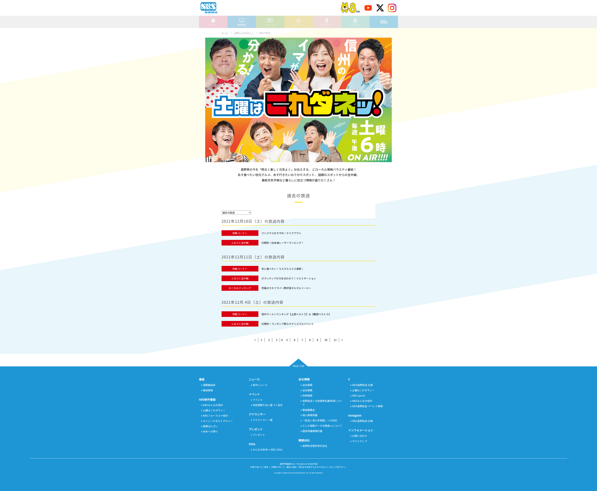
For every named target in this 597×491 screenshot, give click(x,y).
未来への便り (210, 431)
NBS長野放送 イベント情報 (367, 406)
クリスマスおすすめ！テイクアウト (281, 233)
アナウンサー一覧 (263, 420)
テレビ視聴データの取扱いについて (322, 426)
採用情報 (307, 395)
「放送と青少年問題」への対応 (319, 420)
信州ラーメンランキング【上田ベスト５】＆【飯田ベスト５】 (296, 314)
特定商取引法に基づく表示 (267, 405)
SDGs (384, 22)
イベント (298, 24)
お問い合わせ (359, 436)
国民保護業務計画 (312, 431)
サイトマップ (359, 441)
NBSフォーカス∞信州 (215, 415)
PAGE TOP (298, 366)
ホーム (213, 24)
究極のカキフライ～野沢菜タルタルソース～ (286, 288)
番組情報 (241, 24)
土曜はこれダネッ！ (243, 32)
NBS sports (358, 395)
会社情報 (307, 385)
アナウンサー (326, 24)
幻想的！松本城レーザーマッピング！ (282, 243)
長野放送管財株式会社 (314, 446)
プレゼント (355, 24)
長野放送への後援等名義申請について (322, 402)
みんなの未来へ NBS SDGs (267, 449)
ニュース (270, 24)
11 (335, 340)
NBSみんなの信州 (213, 405)
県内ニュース (260, 385)
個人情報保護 (309, 415)
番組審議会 (308, 410)
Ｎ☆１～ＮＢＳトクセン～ (218, 421)
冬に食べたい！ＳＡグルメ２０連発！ (282, 269)
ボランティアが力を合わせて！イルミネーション (288, 278)
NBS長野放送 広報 (362, 385)
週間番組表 (209, 385)
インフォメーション (360, 430)
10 (325, 340)
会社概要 (307, 390)
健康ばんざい (210, 426)
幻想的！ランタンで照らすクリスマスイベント (287, 324)
